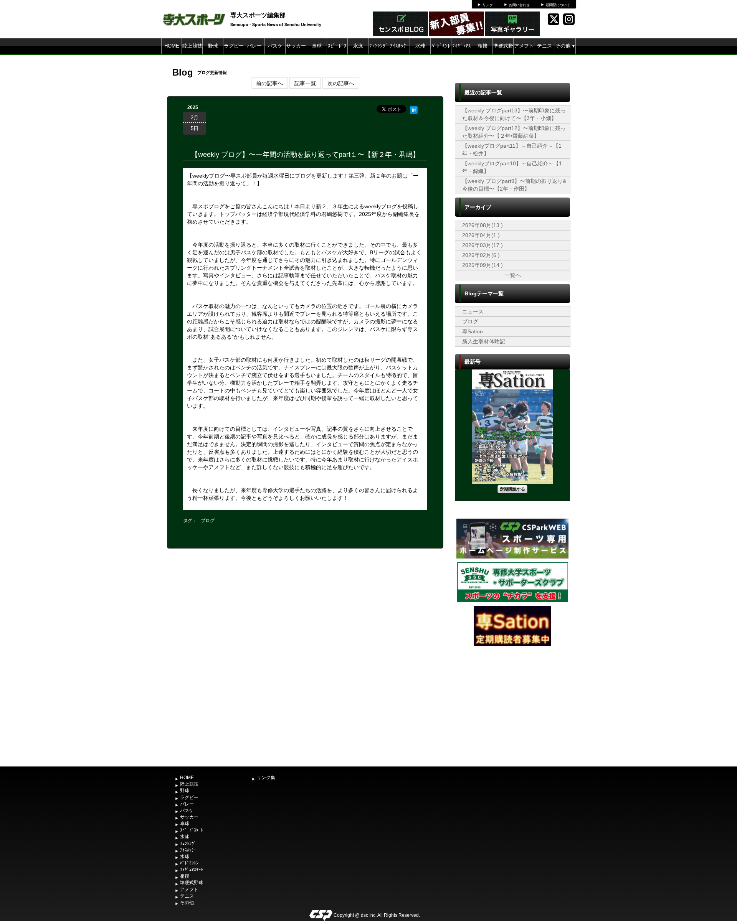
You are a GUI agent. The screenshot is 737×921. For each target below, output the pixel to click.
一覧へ (513, 275)
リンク (488, 5)
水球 (420, 46)
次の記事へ (340, 83)
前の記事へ (269, 83)
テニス (544, 46)
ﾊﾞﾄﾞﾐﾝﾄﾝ (440, 53)
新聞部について (558, 5)
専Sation (472, 331)
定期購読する (512, 489)
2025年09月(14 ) (482, 265)
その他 (565, 46)
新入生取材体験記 (483, 341)
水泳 (358, 46)
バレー (254, 46)
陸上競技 (192, 46)
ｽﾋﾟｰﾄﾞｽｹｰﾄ (337, 53)
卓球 (317, 46)
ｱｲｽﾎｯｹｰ (399, 46)
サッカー (296, 46)
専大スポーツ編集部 (258, 14)
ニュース (473, 311)
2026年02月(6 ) (481, 255)
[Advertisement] (512, 705)
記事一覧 (305, 83)
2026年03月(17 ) (482, 245)
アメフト (524, 46)
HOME (171, 46)
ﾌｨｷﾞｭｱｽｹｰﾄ (461, 53)
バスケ (275, 46)
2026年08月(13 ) (482, 225)
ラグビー (234, 46)
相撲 (482, 46)
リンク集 (266, 777)
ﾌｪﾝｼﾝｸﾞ (378, 46)
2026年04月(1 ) (481, 235)
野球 (213, 46)
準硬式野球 (503, 53)
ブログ (208, 520)
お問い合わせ (519, 5)
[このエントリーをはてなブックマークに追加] (414, 109)
